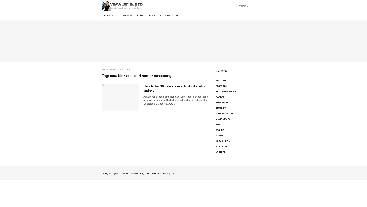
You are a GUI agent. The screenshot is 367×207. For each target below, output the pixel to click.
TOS (148, 173)
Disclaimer (156, 173)
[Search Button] (257, 5)
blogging (154, 15)
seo (218, 124)
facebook (221, 86)
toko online (171, 15)
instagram (222, 102)
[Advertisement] (183, 41)
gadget (220, 97)
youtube (220, 152)
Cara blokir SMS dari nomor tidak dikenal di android (174, 88)
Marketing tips (224, 113)
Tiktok (219, 135)
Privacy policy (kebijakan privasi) (115, 173)
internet (127, 15)
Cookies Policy (137, 173)
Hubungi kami (169, 173)
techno (139, 15)
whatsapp (221, 146)
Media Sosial (109, 15)
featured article (226, 91)
